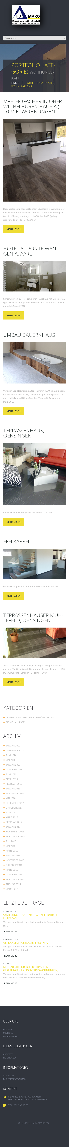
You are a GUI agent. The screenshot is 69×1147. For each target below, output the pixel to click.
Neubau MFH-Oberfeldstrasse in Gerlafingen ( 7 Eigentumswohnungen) (30, 968)
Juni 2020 (11, 755)
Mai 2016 (11, 846)
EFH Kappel (16, 541)
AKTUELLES (8, 1076)
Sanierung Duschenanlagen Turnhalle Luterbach (31, 916)
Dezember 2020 (15, 750)
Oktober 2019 (14, 769)
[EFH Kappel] (34, 564)
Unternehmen (10, 1036)
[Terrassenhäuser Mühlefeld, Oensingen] (34, 643)
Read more (10, 931)
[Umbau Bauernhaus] (34, 363)
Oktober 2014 (14, 874)
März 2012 (12, 889)
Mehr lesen (14, 229)
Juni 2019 (11, 774)
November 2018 (15, 793)
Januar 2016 (13, 855)
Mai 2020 (11, 760)
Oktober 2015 (14, 865)
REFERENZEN (9, 1058)
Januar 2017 (13, 827)
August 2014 (13, 884)
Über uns (8, 1033)
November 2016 (15, 831)
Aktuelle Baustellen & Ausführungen (30, 717)
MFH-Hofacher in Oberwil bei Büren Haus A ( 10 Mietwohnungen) (33, 106)
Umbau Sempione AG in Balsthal (25, 942)
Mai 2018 (11, 798)
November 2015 (15, 860)
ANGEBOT (8, 1054)
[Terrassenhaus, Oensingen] (34, 474)
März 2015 (12, 870)
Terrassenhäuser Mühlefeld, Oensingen (33, 618)
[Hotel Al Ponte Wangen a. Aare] (34, 276)
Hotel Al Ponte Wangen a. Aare (30, 251)
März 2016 (12, 850)
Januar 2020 (13, 764)
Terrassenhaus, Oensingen (23, 433)
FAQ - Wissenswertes (14, 1079)
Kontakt (7, 1029)
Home (15, 83)
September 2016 (15, 836)
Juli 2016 (11, 841)
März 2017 (12, 817)
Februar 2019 (14, 784)
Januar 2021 (13, 745)
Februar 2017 (14, 822)
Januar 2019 (13, 788)
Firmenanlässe (15, 722)
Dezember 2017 (15, 803)
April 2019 (12, 779)
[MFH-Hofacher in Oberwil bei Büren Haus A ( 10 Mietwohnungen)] (34, 160)
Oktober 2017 (14, 807)
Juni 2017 (11, 812)
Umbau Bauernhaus (29, 334)
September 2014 (15, 879)
